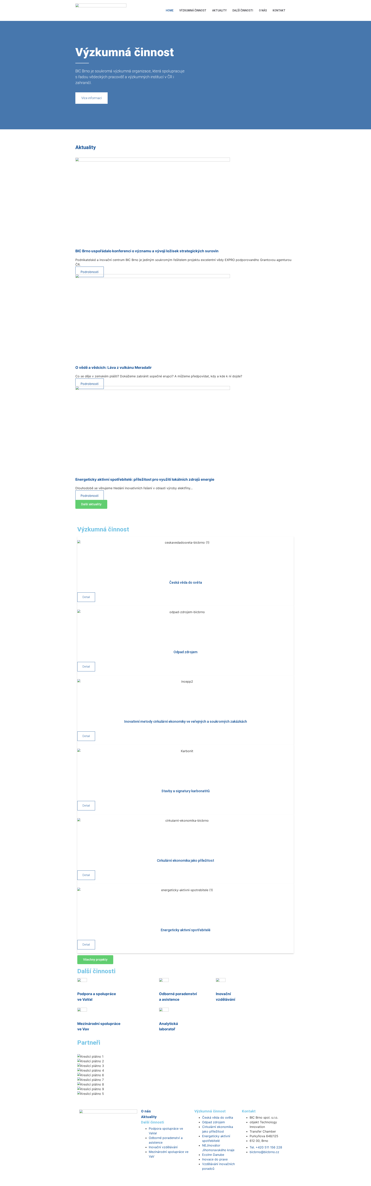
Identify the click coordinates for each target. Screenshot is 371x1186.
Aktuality (219, 10)
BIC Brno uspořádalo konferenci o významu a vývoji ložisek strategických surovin (147, 251)
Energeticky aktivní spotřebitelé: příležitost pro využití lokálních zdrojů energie (144, 479)
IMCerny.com (199, 1179)
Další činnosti (242, 10)
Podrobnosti (90, 272)
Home (170, 10)
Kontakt (279, 10)
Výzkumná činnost (192, 10)
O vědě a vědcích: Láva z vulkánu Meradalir (113, 367)
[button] (292, 10)
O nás (263, 10)
